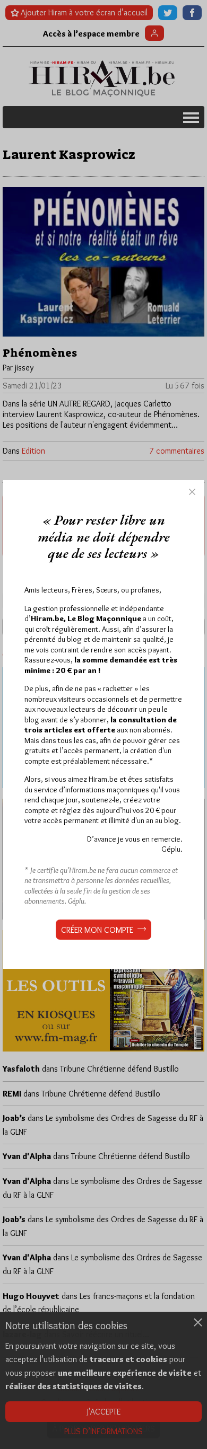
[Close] (192, 491)
